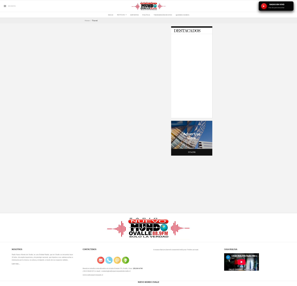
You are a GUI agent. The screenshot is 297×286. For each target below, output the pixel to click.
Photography (96, 55)
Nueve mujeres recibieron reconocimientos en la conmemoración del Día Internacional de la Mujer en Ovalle (145, 110)
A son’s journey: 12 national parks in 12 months (101, 202)
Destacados (135, 53)
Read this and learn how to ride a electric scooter (196, 97)
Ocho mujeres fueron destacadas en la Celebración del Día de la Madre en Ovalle (104, 115)
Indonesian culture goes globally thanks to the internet (148, 159)
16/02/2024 (189, 54)
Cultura (94, 109)
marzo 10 (134, 118)
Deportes (189, 38)
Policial (106, 55)
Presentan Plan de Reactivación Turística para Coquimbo (103, 155)
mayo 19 (134, 207)
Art (88, 55)
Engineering (190, 40)
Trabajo (156, 53)
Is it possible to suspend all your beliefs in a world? (197, 84)
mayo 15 (90, 121)
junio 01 (134, 71)
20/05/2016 (189, 101)
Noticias (101, 152)
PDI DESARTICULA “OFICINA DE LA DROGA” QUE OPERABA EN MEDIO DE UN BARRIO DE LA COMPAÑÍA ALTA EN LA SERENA (197, 69)
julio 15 (90, 160)
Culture (101, 109)
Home (87, 20)
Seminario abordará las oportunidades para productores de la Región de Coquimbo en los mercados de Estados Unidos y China (148, 62)
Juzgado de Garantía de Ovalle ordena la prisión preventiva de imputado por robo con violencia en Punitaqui (104, 63)
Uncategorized (99, 57)
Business (193, 37)
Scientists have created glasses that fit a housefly (196, 110)
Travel (90, 57)
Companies (201, 37)
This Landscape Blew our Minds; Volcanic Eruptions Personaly (147, 202)
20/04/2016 (189, 114)
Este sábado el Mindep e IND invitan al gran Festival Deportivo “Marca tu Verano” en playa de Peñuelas (197, 48)
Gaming (202, 41)
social (112, 55)
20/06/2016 (189, 88)
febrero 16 (91, 70)
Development (199, 38)
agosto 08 (135, 164)
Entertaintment (192, 41)
